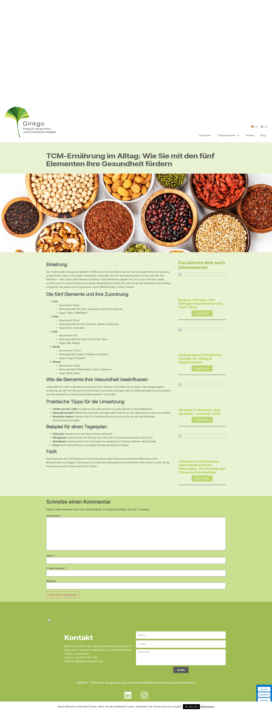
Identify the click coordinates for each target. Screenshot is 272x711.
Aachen (264, 689)
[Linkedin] (128, 695)
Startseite (205, 135)
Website (51, 581)
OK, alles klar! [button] (191, 706)
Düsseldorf (264, 694)
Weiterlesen (207, 706)
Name (50, 555)
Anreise (250, 135)
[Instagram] (144, 695)
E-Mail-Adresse (56, 568)
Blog (263, 135)
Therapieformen (226, 135)
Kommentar (54, 515)
